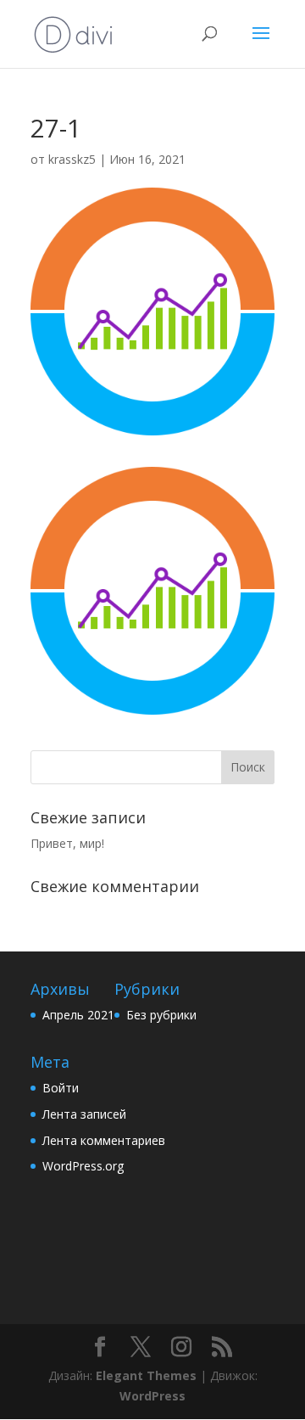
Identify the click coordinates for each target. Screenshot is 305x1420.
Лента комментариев (103, 1140)
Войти (60, 1088)
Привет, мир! (67, 843)
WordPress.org (83, 1166)
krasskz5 (72, 159)
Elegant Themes (146, 1375)
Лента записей (84, 1114)
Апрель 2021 (78, 1015)
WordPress (152, 1396)
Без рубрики (161, 1015)
